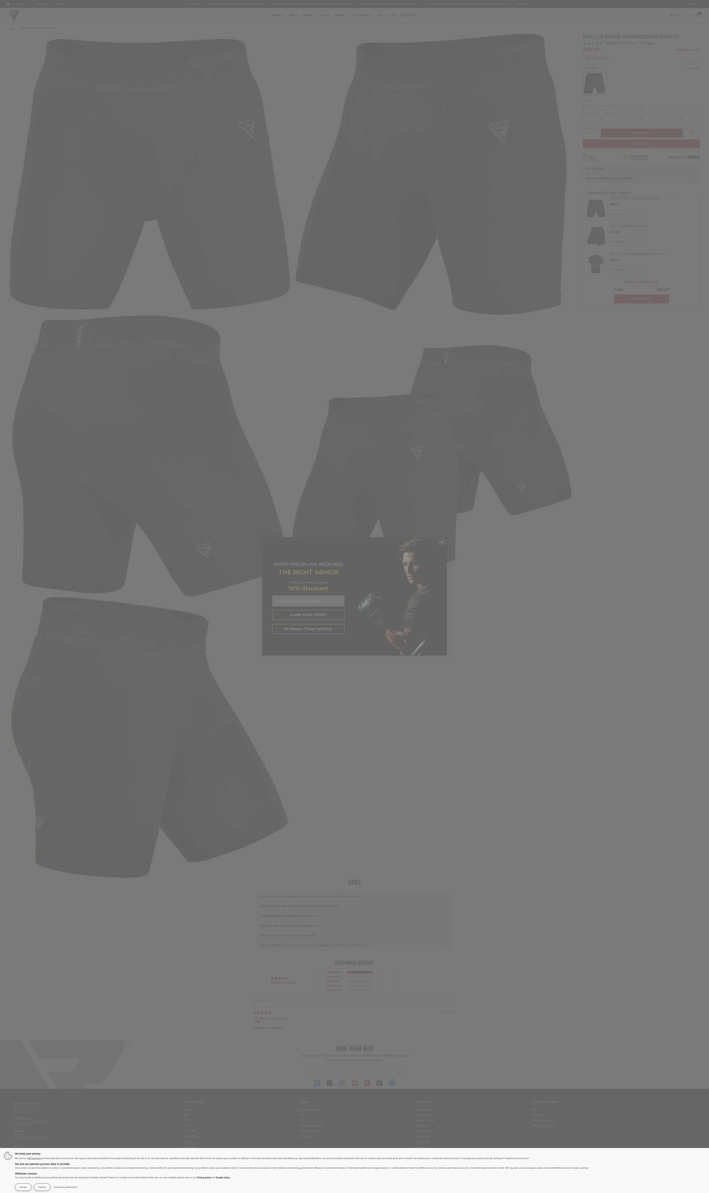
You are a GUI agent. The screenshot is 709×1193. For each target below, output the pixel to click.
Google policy (223, 1177)
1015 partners (34, 1158)
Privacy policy (204, 1177)
